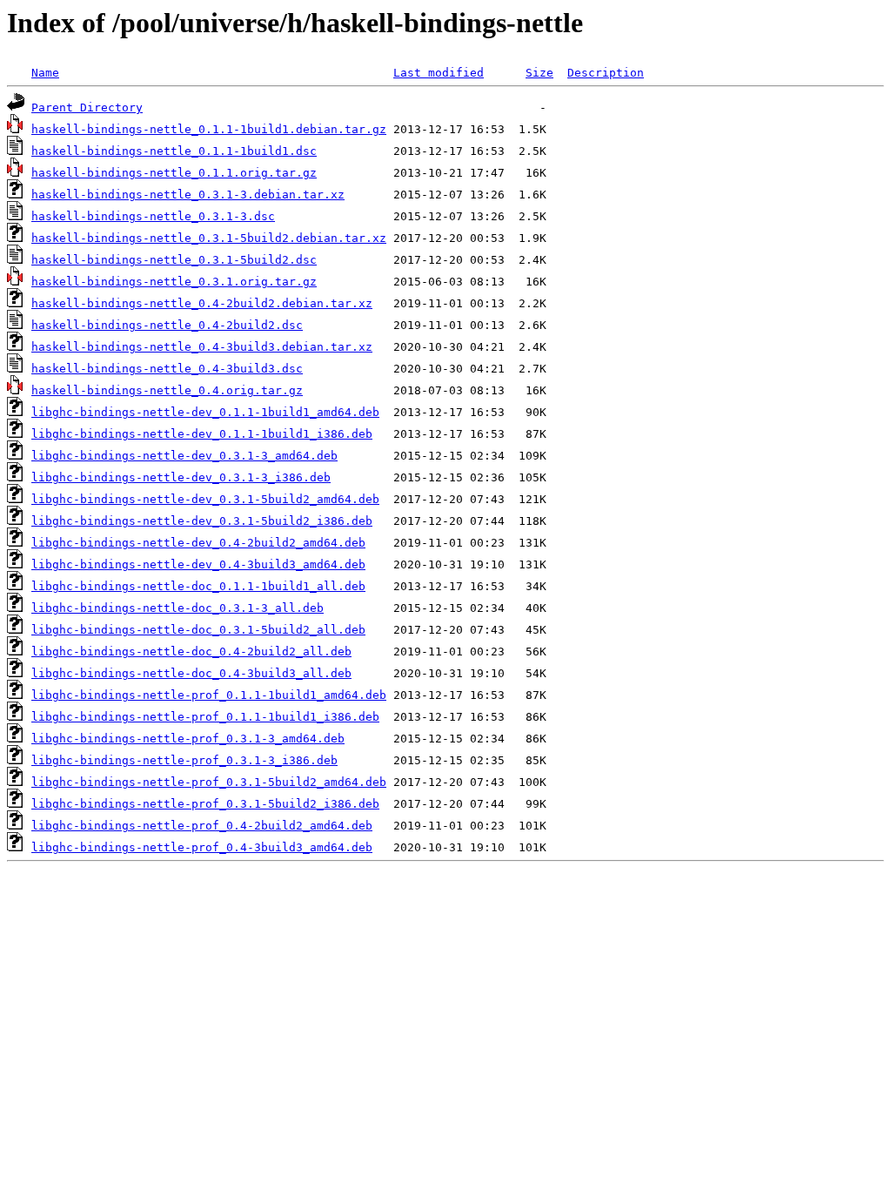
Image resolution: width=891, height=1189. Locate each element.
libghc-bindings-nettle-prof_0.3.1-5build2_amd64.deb (208, 782)
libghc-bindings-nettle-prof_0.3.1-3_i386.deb (184, 760)
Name (45, 72)
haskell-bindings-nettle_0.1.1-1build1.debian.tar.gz (208, 129)
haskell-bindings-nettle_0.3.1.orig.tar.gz (174, 281)
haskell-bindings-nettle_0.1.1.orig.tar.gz (174, 172)
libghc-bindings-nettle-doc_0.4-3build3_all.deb (191, 673)
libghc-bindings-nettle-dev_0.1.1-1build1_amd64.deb (205, 412)
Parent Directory (87, 107)
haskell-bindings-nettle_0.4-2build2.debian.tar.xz (201, 303)
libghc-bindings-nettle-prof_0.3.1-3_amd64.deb (188, 738)
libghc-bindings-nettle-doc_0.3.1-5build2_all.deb (198, 629)
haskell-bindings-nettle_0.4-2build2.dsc (167, 325)
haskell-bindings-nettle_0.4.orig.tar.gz (167, 390)
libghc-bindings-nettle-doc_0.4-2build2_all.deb (191, 651)
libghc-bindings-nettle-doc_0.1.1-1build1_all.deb (198, 586)
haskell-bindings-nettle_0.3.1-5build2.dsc (174, 259)
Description (605, 72)
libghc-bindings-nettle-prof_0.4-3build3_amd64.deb (201, 847)
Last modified (438, 72)
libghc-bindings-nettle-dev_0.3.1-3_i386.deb (181, 477)
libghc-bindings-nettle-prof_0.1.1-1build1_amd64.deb (208, 695)
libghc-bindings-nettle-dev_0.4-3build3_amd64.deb (198, 564)
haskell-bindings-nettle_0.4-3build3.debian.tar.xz (201, 346)
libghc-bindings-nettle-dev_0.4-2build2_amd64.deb (198, 542)
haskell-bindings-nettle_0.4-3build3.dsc (167, 368)
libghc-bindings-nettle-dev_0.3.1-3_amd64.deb (184, 455)
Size (539, 72)
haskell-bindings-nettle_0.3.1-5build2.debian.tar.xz (208, 238)
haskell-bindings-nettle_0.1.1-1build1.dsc (174, 151)
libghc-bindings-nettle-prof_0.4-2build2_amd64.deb (201, 825)
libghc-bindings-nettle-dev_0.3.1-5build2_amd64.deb (205, 499)
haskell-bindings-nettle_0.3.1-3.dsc (153, 216)
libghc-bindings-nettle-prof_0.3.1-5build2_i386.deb (205, 803)
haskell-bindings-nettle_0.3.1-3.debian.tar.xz (188, 194)
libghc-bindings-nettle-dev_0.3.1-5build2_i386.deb (201, 520)
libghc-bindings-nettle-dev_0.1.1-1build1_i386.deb (201, 433)
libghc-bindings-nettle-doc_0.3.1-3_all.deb (177, 608)
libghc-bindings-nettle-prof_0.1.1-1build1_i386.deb (205, 716)
